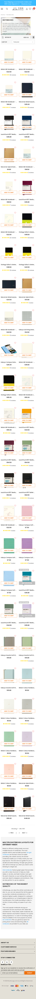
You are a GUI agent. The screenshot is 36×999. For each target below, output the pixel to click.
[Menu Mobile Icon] (2, 9)
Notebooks (10, 15)
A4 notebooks (7, 920)
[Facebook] (2, 962)
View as (26, 37)
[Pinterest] (11, 962)
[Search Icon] (7, 9)
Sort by (4, 42)
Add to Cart (9, 62)
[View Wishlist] (29, 9)
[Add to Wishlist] (15, 49)
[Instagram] (6, 962)
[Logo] (18, 9)
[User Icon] (27, 9)
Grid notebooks (7, 870)
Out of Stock (27, 583)
